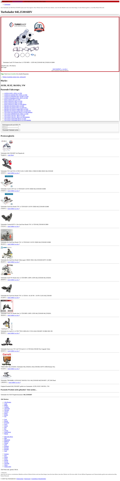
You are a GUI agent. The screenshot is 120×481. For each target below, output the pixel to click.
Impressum (27, 479)
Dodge (6, 415)
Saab (5, 451)
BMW (6, 405)
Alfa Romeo (7, 402)
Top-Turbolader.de (17, 1)
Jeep (5, 427)
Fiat (5, 416)
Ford (5, 419)
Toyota (6, 462)
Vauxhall (6, 463)
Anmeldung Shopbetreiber (38, 479)
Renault (6, 449)
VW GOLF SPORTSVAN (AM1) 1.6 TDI (16, 114)
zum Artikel (13, 173)
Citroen (6, 411)
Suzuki (6, 460)
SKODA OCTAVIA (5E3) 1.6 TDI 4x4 (15, 107)
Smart (5, 458)
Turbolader (7, 4)
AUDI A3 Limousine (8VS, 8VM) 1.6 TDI (16, 96)
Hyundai (6, 422)
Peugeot (6, 446)
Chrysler (6, 410)
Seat (5, 455)
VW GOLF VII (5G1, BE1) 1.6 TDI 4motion (17, 117)
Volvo (6, 465)
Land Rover (7, 432)
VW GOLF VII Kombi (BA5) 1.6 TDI (15, 118)
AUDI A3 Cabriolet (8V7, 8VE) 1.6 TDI (15, 95)
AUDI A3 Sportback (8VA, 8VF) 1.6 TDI (16, 98)
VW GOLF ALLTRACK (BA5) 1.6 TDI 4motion (18, 112)
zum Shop (11, 155)
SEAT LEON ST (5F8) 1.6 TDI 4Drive (15, 104)
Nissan (6, 443)
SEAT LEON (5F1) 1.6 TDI (12, 99)
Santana (6, 454)
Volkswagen (7, 466)
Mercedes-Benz (8, 436)
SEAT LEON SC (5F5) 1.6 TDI (13, 101)
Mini (5, 438)
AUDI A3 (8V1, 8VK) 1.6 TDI (13, 93)
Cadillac (6, 407)
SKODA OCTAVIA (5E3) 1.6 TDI (14, 106)
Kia (5, 429)
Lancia (6, 430)
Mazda (6, 433)
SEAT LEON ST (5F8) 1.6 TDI (13, 103)
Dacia (5, 413)
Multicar (6, 441)
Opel (5, 444)
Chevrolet (7, 408)
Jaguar (6, 426)
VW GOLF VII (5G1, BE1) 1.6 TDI (14, 115)
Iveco (5, 424)
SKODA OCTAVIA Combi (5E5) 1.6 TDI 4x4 (17, 110)
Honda (6, 421)
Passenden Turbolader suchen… (11, 130)
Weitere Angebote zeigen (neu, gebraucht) (14, 77)
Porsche (6, 448)
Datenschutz (20, 479)
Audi (5, 404)
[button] (60, 69)
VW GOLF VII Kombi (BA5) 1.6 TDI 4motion (17, 120)
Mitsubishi (7, 440)
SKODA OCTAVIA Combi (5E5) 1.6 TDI (16, 109)
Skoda (6, 457)
